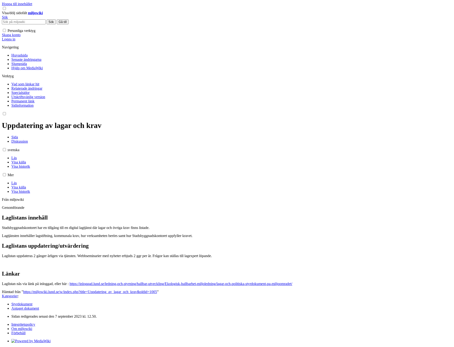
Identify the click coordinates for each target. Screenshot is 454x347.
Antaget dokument (25, 308)
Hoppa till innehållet (17, 4)
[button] (15, 13)
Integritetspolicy (23, 324)
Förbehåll (18, 333)
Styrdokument (21, 304)
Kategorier (10, 296)
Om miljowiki (21, 329)
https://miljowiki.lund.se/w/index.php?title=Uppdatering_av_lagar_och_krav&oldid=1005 (90, 292)
